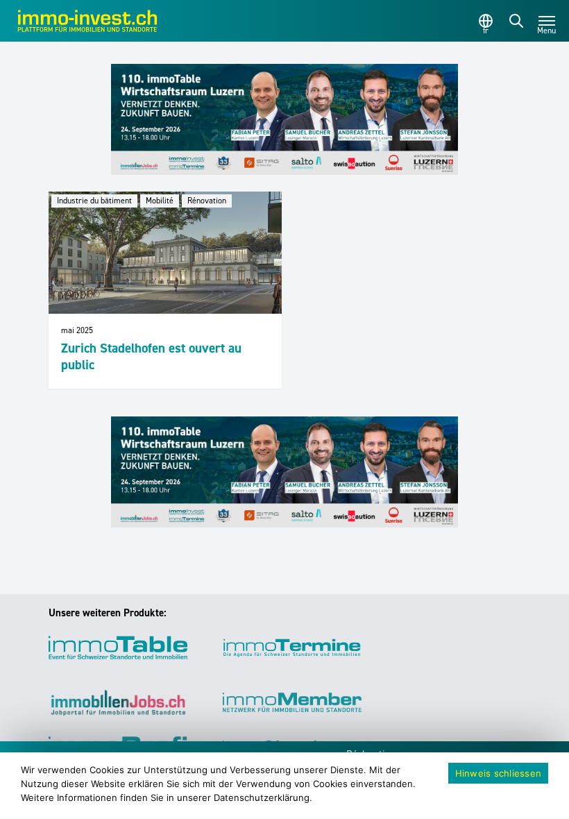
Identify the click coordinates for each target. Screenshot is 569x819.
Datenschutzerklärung (261, 797)
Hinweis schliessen (498, 773)
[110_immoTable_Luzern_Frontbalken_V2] (284, 119)
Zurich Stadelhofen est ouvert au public (151, 356)
